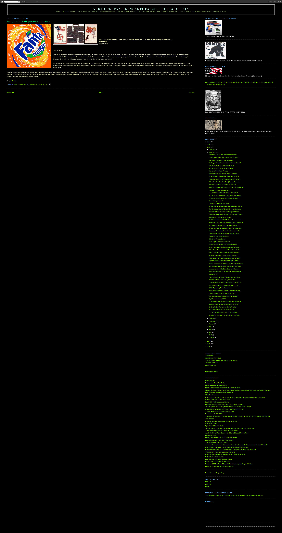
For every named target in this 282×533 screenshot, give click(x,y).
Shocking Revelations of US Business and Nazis (219, 411)
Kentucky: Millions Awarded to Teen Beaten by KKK (224, 231)
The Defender (209, 418)
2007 (209, 341)
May (210, 332)
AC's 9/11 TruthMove (211, 363)
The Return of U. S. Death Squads (219, 236)
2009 (209, 144)
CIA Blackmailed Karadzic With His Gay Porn (222, 293)
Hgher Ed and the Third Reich (214, 426)
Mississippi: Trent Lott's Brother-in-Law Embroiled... (224, 198)
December (212, 149)
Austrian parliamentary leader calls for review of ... (223, 255)
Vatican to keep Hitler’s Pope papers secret (221, 165)
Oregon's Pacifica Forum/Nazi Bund (216, 385)
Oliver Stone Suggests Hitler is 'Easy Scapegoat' (219, 466)
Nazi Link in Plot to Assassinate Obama (217, 402)
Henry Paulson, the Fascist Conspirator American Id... (224, 247)
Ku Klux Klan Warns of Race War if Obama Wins (223, 312)
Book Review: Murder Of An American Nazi (221, 310)
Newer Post (10, 92)
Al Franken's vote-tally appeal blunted (220, 217)
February (212, 337)
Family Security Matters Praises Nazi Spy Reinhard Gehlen (222, 388)
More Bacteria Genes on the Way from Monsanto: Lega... (225, 271)
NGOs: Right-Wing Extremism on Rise (220, 288)
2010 (209, 142)
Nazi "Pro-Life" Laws (211, 372)
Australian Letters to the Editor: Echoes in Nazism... (224, 269)
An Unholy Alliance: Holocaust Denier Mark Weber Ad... (225, 301)
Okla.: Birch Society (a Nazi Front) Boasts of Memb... (224, 182)
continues (13, 81)
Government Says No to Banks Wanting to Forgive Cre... (225, 228)
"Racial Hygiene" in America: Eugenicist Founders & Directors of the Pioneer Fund (229, 428)
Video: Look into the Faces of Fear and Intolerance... (224, 252)
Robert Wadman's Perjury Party (214, 473)
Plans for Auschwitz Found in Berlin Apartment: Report (225, 277)
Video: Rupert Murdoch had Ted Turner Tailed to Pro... (225, 250)
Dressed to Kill (213, 274)
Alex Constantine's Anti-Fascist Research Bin (141, 8)
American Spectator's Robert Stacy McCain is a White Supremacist (225, 454)
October (211, 318)
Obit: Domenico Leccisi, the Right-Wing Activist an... (224, 285)
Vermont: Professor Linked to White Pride (217, 399)
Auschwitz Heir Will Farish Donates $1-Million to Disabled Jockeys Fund (226, 433)
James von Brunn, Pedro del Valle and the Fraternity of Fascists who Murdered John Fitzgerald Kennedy (236, 445)
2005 (209, 346)
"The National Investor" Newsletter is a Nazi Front (220, 452)
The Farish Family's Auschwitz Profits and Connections (221, 430)
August (211, 324)
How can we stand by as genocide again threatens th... (225, 291)
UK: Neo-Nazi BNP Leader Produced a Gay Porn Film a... (226, 206)
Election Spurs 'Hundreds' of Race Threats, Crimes (224, 233)
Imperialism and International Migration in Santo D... (224, 176)
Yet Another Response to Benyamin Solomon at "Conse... (226, 214)
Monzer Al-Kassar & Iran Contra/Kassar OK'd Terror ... (224, 179)
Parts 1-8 (208, 482)
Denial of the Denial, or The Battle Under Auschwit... (224, 315)
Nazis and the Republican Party (214, 383)
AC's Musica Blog (210, 365)
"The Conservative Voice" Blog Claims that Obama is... (225, 209)
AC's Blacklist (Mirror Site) (213, 358)
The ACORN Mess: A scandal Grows (219, 190)
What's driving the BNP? (216, 201)
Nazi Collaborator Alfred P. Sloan (215, 414)
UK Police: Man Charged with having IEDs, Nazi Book (225, 266)
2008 (209, 147)
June (210, 329)
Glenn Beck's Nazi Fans (212, 395)
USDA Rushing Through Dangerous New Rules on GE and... (227, 187)
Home (101, 92)
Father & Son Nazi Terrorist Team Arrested (217, 461)
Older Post (191, 92)
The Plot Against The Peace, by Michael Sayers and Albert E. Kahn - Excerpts (228, 407)
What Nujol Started (211, 423)
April (210, 335)
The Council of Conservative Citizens (216, 442)
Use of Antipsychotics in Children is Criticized (222, 184)
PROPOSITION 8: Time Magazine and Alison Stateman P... (226, 223)
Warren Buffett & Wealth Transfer (218, 171)
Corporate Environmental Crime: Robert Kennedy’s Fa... (225, 282)
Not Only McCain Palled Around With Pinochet (222, 307)
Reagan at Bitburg (210, 435)
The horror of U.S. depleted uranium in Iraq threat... (224, 261)
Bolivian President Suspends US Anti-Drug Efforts (223, 304)
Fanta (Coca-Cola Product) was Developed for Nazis (224, 258)
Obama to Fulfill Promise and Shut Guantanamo (223, 244)
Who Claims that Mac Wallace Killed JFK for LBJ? (223, 296)
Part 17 (207, 486)
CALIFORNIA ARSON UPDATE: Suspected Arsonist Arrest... (226, 220)
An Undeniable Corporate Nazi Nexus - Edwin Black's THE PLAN (224, 409)
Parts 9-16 (208, 484)
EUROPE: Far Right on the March (219, 203)
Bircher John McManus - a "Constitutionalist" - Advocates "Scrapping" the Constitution (230, 449)
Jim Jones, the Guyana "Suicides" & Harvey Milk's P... (224, 225)
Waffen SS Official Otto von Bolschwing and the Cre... (224, 212)
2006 (209, 344)
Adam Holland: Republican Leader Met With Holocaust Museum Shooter (227, 447)
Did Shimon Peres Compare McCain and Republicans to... (226, 263)
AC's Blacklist (209, 355)
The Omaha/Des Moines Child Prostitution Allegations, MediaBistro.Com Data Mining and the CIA (234, 495)
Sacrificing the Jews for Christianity (219, 242)
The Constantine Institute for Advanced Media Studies (221, 360)
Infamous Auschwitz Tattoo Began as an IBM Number (221, 421)
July (210, 327)
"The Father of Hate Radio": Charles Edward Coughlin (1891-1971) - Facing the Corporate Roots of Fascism (237, 416)
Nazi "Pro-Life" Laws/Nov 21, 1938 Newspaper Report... (225, 195)
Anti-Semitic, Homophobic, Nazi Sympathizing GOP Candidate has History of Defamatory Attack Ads (235, 397)
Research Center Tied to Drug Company (221, 168)
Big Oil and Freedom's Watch (217, 299)
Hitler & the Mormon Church (217, 239)
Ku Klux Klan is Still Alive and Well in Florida (218, 459)
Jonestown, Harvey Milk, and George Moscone (223, 155)
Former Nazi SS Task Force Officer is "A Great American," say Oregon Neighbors (229, 464)
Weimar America (210, 380)
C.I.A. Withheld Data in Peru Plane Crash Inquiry (223, 193)
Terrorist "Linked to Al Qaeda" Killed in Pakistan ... (223, 173)
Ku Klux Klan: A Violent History (214, 457)
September (212, 321)
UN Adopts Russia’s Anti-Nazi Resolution (221, 160)
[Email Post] (50, 84)
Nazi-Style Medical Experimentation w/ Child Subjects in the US (224, 404)
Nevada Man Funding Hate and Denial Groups (219, 440)
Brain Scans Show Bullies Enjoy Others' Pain (222, 280)
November (212, 152)
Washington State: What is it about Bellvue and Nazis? (225, 163)
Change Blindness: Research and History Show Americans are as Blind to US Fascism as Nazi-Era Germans (237, 390)
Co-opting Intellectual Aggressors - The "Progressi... (224, 157)
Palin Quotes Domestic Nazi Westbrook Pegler (219, 392)
